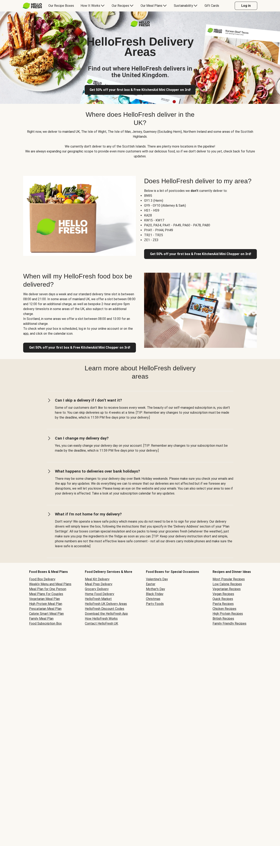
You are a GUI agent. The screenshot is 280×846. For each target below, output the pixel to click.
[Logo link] (140, 25)
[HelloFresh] (32, 6)
